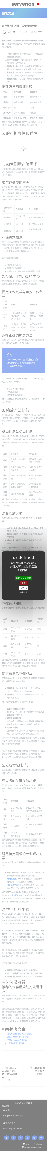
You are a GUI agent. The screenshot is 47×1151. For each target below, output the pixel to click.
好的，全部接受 (23, 578)
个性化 (23, 588)
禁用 (23, 583)
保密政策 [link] (23, 592)
